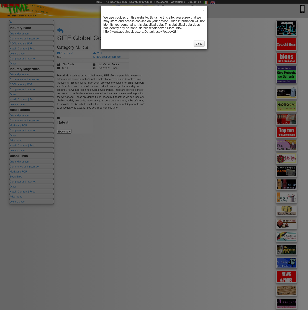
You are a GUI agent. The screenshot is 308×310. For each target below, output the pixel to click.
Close (199, 43)
